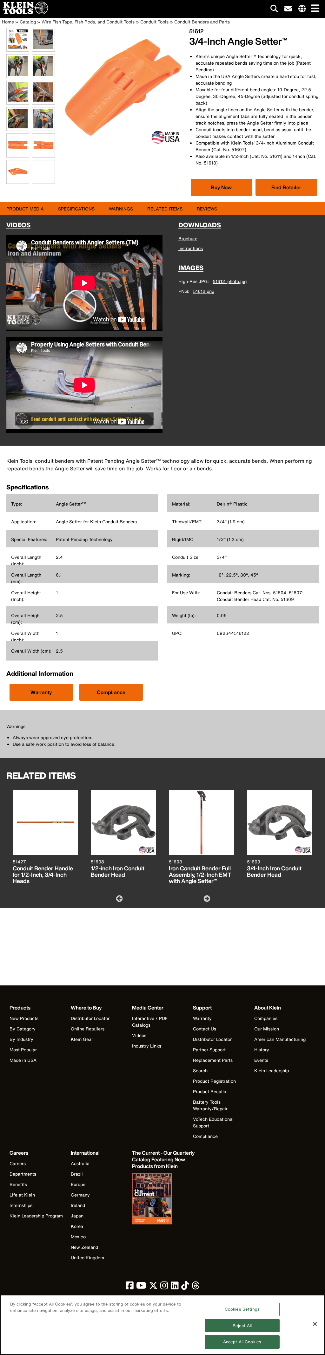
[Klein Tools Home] (24, 12)
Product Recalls (209, 1091)
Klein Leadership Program (36, 1215)
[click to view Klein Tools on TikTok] (185, 1287)
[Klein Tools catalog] (164, 1199)
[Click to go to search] (274, 9)
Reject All (242, 1326)
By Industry (21, 1039)
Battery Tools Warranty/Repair (210, 1105)
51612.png (203, 291)
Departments (23, 1174)
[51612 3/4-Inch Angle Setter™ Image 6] (43, 101)
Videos (139, 1035)
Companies (265, 1018)
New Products (24, 1018)
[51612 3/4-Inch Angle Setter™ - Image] (123, 145)
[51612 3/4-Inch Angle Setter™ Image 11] (18, 180)
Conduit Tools (154, 21)
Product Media (25, 208)
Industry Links (146, 1045)
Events (261, 1060)
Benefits (18, 1184)
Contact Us (204, 1028)
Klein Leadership (271, 1070)
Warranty (41, 692)
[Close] (315, 1324)
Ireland (78, 1205)
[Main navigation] (314, 8)
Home (8, 21)
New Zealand (84, 1247)
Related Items (164, 208)
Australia (80, 1163)
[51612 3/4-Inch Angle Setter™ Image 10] (43, 154)
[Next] (206, 898)
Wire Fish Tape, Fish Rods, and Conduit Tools (88, 21)
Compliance (111, 692)
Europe (78, 1184)
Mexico (78, 1236)
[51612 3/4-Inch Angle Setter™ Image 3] (18, 74)
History (261, 1049)
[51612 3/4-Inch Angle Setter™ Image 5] (18, 101)
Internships (21, 1205)
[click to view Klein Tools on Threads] (196, 1287)
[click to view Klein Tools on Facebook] (130, 1287)
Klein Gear (82, 1039)
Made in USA (23, 1060)
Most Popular (23, 1049)
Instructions (190, 248)
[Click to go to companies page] (302, 9)
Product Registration (214, 1081)
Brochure (187, 238)
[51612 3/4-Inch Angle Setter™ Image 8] (43, 127)
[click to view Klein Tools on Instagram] (164, 1287)
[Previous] (119, 898)
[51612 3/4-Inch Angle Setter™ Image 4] (43, 74)
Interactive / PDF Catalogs (150, 1021)
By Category (23, 1028)
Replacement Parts (213, 1060)
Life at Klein (22, 1194)
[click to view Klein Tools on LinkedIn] (175, 1287)
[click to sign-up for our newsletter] (288, 9)
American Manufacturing (280, 1039)
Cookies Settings (242, 1309)
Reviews (207, 208)
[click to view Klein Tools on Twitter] (153, 1287)
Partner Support (209, 1049)
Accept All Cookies (242, 1342)
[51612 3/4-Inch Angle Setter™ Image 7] (18, 127)
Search (200, 1070)
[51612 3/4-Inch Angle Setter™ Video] (33, 172)
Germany (80, 1194)
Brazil (77, 1174)
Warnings (121, 208)
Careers (18, 1163)
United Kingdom (87, 1257)
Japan (77, 1215)
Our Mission (266, 1028)
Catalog (28, 21)
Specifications (76, 208)
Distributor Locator (90, 1018)
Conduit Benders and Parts (202, 21)
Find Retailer (286, 187)
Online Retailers (87, 1028)
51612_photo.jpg (230, 281)
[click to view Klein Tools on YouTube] (141, 1287)
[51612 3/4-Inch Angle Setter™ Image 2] (43, 48)
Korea (77, 1226)
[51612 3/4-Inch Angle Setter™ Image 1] (18, 48)
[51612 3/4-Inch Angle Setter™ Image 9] (18, 154)
